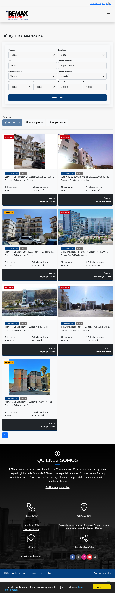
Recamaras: (13, 82)
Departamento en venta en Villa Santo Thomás (29, 402)
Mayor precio (58, 122)
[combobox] (32, 55)
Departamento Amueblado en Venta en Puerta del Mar (29, 252)
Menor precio (35, 122)
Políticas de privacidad (58, 487)
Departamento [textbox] (67, 65)
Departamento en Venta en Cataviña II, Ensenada (85, 327)
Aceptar (101, 587)
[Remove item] (62, 76)
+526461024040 (31, 525)
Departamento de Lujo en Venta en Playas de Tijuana (85, 252)
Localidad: (62, 50)
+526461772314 (31, 529)
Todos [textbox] (13, 55)
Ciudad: (11, 50)
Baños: (36, 82)
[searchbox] (61, 81)
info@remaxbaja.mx (31, 556)
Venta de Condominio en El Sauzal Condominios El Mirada (85, 177)
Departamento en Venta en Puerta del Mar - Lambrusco (29, 177)
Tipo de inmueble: (65, 60)
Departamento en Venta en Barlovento (26, 327)
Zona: (10, 60)
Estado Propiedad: (15, 71)
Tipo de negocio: (65, 71)
